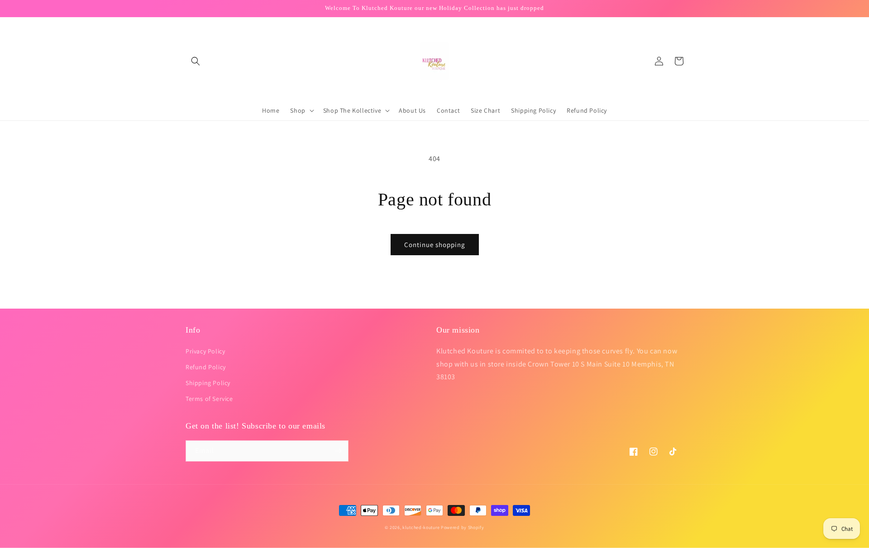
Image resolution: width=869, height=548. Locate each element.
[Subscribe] (338, 451)
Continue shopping (434, 244)
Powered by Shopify (462, 527)
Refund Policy (206, 367)
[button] (195, 61)
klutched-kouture (420, 527)
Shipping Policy (208, 383)
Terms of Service (209, 399)
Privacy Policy (205, 351)
